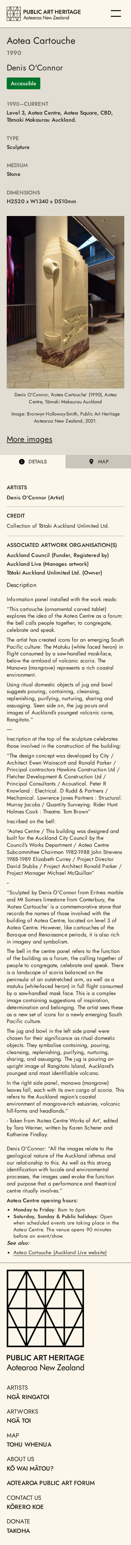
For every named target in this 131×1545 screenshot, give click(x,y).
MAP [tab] (103, 461)
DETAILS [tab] (38, 461)
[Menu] (115, 13)
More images (29, 439)
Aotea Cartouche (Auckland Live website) (60, 1252)
